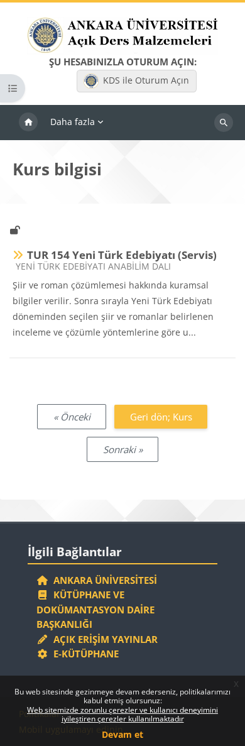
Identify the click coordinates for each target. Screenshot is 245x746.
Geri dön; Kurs (161, 416)
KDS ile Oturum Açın (146, 80)
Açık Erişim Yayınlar (104, 639)
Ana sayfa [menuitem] (28, 122)
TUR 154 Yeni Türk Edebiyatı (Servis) (122, 255)
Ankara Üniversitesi (102, 580)
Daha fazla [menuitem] (72, 122)
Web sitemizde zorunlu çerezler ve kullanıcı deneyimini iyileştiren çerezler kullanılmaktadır (122, 714)
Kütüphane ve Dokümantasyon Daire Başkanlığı (95, 609)
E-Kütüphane (83, 653)
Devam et (122, 734)
